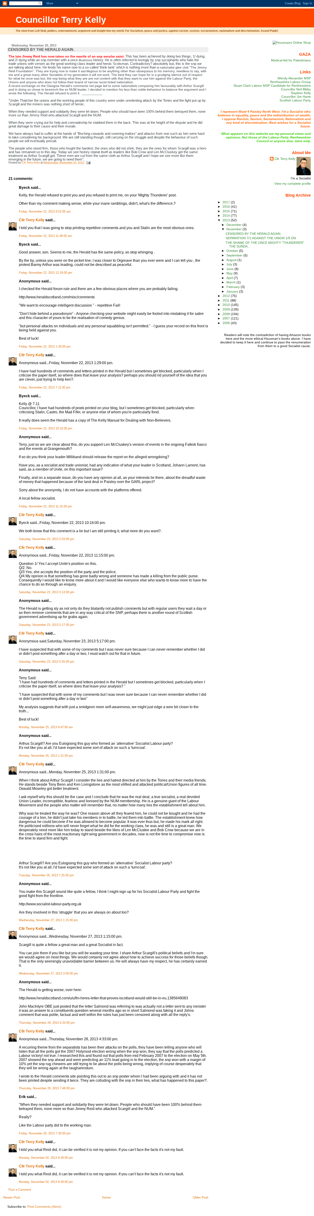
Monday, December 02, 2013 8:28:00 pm (46, 1157)
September (234, 255)
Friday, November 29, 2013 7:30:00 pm (45, 1133)
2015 (227, 211)
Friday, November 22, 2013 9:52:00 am (45, 211)
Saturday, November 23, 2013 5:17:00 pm (46, 625)
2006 (227, 323)
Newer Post (11, 1197)
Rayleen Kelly (301, 93)
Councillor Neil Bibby (296, 89)
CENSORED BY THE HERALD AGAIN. (253, 234)
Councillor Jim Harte (296, 96)
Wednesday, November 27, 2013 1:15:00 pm (48, 920)
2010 (227, 305)
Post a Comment (20, 1189)
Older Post (200, 1197)
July (229, 264)
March (231, 282)
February (233, 287)
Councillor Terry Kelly (61, 20)
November (234, 229)
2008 (227, 314)
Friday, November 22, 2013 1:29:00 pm (45, 346)
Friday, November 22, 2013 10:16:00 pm (45, 428)
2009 (227, 309)
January (232, 291)
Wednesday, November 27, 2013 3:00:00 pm (48, 973)
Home (106, 1197)
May (230, 273)
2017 (227, 202)
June (230, 269)
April (230, 278)
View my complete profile (292, 183)
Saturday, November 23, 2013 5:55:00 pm (46, 661)
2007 (227, 318)
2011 (226, 300)
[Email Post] (88, 162)
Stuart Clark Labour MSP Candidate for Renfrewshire (272, 85)
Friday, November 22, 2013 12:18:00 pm (45, 272)
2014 (227, 215)
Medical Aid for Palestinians (291, 60)
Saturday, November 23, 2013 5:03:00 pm (46, 539)
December (234, 225)
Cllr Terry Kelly (31, 220)
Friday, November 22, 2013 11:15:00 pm (45, 506)
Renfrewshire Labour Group (290, 82)
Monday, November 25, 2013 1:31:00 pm (46, 755)
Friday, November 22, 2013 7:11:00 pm (44, 387)
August (231, 260)
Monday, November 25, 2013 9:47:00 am (46, 727)
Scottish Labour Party (295, 100)
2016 (227, 206)
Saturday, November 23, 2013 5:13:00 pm (46, 592)
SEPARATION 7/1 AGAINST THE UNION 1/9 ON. (261, 238)
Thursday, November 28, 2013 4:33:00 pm (47, 1022)
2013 (227, 220)
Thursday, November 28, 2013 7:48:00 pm (47, 1088)
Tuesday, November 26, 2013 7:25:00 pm (46, 875)
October (232, 251)
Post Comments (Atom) (44, 1206)
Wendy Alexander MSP (294, 78)
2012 (227, 296)
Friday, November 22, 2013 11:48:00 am (45, 236)
